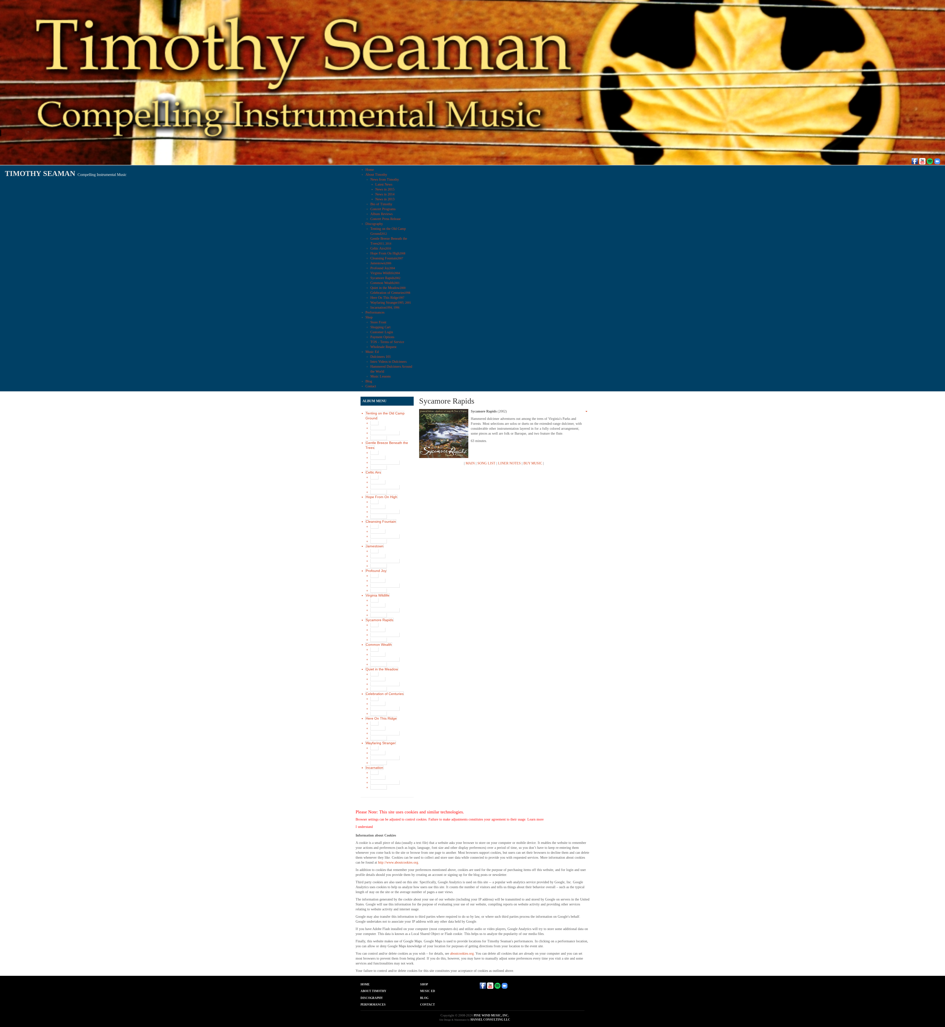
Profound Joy (382, 268)
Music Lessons (380, 376)
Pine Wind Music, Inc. (491, 1015)
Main (374, 423)
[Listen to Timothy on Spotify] (930, 161)
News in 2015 (384, 189)
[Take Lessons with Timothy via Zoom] (937, 161)
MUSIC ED (427, 991)
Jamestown (380, 263)
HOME (365, 984)
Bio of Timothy (381, 204)
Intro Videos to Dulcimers (388, 361)
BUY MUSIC (532, 463)
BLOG (424, 998)
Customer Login (381, 332)
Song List (378, 428)
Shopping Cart (380, 327)
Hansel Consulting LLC (490, 1019)
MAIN (470, 463)
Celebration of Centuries (390, 293)
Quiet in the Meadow (388, 288)
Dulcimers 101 (380, 357)
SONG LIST (486, 463)
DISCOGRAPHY (372, 998)
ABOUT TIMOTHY (373, 991)
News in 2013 (384, 199)
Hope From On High (387, 253)
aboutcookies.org (462, 953)
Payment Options (382, 337)
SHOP (424, 984)
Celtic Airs (380, 248)
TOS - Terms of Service (387, 342)
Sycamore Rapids (385, 278)
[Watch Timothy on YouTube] (922, 161)
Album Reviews (381, 214)
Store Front (378, 322)
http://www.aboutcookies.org (398, 862)
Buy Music (379, 438)
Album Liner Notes (385, 433)
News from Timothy (384, 179)
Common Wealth (385, 283)
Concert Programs (382, 209)
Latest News (383, 184)
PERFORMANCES (373, 1004)
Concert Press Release (385, 219)
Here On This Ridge (387, 298)
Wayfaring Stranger (390, 302)
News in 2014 (384, 194)
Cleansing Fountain (386, 258)
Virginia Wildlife (385, 273)
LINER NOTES (509, 463)
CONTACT (427, 1004)
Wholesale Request (383, 347)
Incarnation (384, 307)
